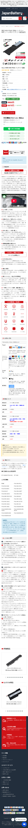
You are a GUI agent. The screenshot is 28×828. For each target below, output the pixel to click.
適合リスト (16, 152)
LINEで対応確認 (15, 128)
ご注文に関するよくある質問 (9, 769)
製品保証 (5, 757)
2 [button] (7, 677)
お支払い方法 (6, 784)
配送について (6, 782)
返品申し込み (6, 774)
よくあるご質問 (22, 152)
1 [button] (5, 677)
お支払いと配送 (11, 152)
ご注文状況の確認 (7, 780)
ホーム (3, 26)
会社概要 (8, 8)
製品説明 (6, 152)
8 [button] (20, 677)
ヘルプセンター (22, 8)
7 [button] (18, 677)
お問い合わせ (15, 8)
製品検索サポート (7, 792)
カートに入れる (9, 113)
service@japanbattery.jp (8, 794)
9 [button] (22, 677)
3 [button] (9, 677)
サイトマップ (6, 761)
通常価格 (4, 102)
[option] (14, 47)
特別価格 (4, 105)
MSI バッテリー (9, 26)
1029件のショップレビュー (16, 70)
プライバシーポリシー (8, 759)
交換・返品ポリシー (7, 771)
